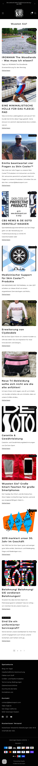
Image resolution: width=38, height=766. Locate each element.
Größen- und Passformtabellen (13, 679)
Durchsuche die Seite (9, 689)
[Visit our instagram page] (7, 717)
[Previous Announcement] (3, 3)
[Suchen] (35, 13)
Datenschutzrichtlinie (9, 685)
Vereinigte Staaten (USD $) (18, 740)
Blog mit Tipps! (7, 669)
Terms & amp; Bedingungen (12, 682)
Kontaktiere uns (7, 692)
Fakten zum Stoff (8, 675)
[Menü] (3, 13)
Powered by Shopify (19, 761)
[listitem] (19, 4)
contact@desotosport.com (11, 702)
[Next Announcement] (35, 3)
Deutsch (18, 743)
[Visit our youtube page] (11, 717)
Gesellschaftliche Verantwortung (13, 672)
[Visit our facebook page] (3, 717)
